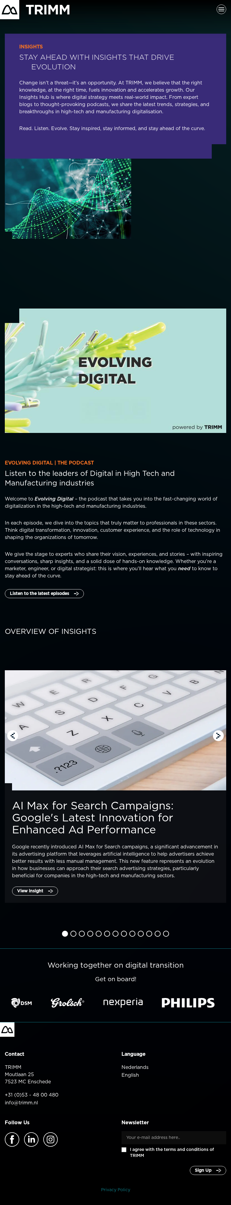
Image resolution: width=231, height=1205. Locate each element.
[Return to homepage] (34, 9)
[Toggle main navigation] (221, 9)
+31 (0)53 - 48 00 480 (31, 1095)
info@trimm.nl (21, 1102)
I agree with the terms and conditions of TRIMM (172, 1153)
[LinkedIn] (31, 1139)
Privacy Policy (115, 1190)
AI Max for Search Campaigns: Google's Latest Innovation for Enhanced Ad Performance (94, 818)
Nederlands (135, 1067)
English (130, 1075)
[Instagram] (50, 1139)
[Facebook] (12, 1139)
